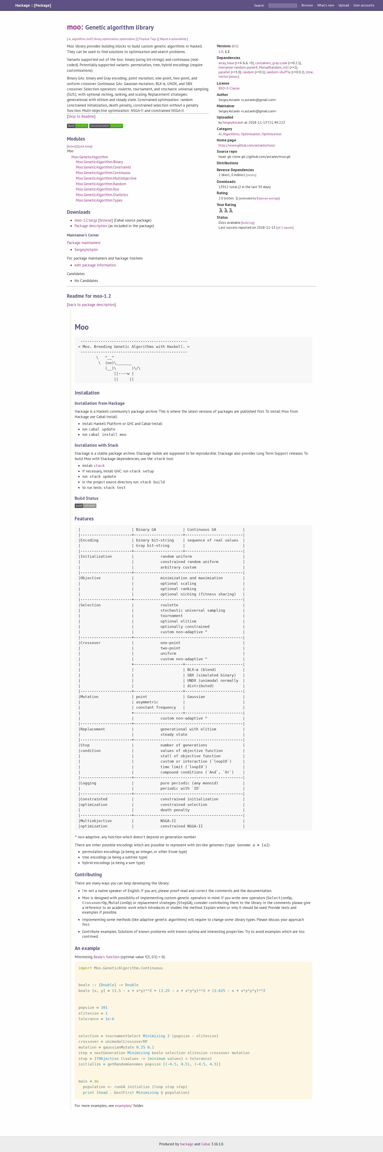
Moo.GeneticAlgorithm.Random (101, 183)
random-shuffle (278, 72)
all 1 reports (284, 228)
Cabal (205, 1144)
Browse (307, 5)
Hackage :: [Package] (33, 5)
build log (247, 223)
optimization (127, 39)
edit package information (95, 265)
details (234, 77)
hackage (186, 1144)
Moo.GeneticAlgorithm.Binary (99, 161)
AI (220, 134)
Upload (343, 5)
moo (74, 27)
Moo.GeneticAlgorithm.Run (97, 189)
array (222, 63)
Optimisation (250, 134)
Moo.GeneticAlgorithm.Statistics (102, 194)
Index (71, 146)
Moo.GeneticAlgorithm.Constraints (103, 167)
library (97, 39)
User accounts (363, 5)
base (230, 63)
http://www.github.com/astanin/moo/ (247, 145)
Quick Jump (84, 146)
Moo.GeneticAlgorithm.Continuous (103, 172)
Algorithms (231, 134)
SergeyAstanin (86, 249)
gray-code (279, 63)
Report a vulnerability (173, 39)
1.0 (221, 51)
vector (223, 76)
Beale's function (106, 956)
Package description (90, 225)
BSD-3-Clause (229, 88)
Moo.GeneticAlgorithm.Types (99, 200)
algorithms (79, 39)
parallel (224, 72)
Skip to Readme (81, 116)
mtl (286, 67)
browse (105, 220)
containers (263, 63)
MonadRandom (270, 67)
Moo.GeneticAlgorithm (89, 157)
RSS (235, 46)
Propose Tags (147, 39)
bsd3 (90, 39)
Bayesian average (268, 198)
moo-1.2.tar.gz (85, 220)
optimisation (110, 39)
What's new (325, 5)
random (248, 72)
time (309, 72)
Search (259, 5)
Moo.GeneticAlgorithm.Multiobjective (106, 178)
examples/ (123, 1105)
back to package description (91, 304)
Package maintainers (83, 242)
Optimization (271, 134)
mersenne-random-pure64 (238, 67)
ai (69, 39)
